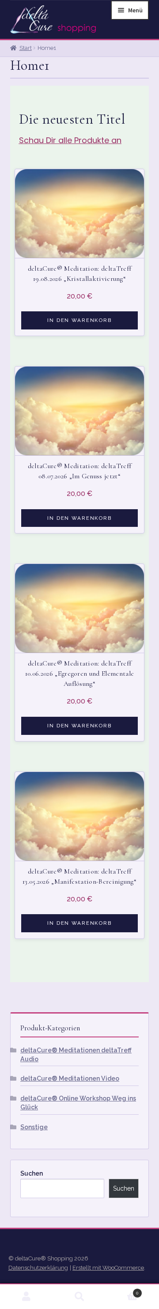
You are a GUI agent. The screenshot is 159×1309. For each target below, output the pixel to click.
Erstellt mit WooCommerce (108, 1267)
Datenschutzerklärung (38, 1267)
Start (25, 48)
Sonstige (34, 1127)
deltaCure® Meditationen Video (69, 1078)
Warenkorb (122, 1290)
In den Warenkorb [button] (79, 320)
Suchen (31, 1173)
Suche (79, 1296)
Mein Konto (26, 1296)
